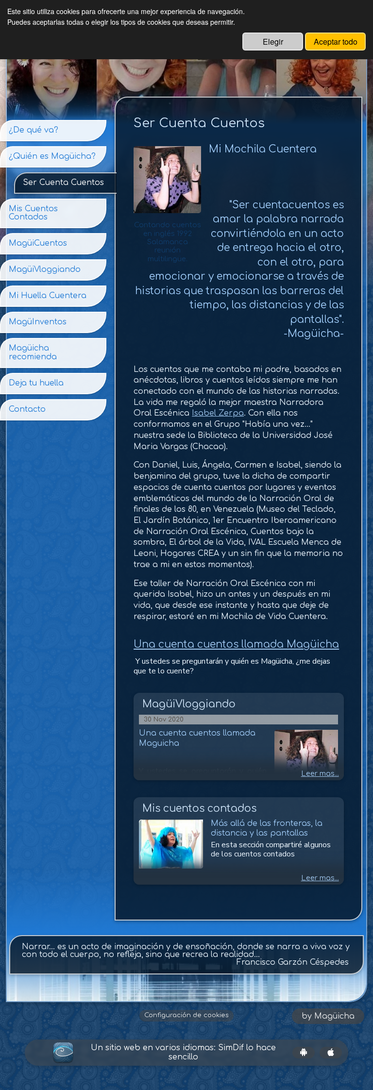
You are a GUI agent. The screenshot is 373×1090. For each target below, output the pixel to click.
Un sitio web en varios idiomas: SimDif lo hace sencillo (183, 1052)
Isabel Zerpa (218, 413)
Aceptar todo (335, 41)
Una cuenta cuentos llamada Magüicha (236, 644)
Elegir (273, 41)
